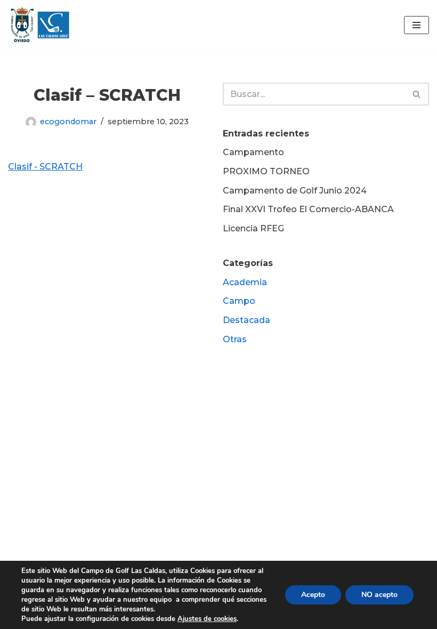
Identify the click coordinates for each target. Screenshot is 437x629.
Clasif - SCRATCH (45, 167)
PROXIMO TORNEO (266, 171)
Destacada (246, 320)
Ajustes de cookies (207, 619)
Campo (239, 301)
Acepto (313, 595)
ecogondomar (68, 121)
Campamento (253, 152)
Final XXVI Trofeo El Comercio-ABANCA (308, 209)
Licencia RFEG (253, 228)
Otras (235, 339)
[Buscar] (417, 94)
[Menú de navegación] (416, 25)
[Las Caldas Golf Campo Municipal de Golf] (40, 25)
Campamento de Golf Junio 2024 (295, 191)
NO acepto (379, 595)
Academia (245, 282)
